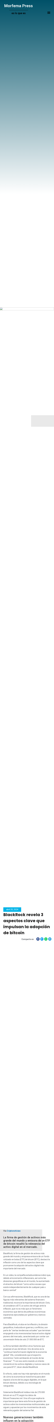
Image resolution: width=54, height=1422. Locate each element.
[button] (48, 12)
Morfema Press (18, 5)
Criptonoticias (14, 1231)
